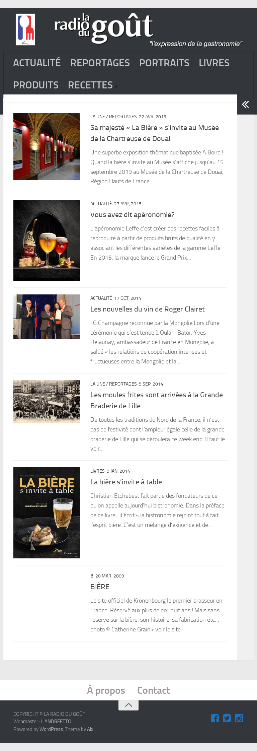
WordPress (51, 729)
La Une (97, 117)
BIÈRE (99, 587)
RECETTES (90, 85)
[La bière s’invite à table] (46, 512)
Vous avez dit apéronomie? (132, 214)
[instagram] (239, 718)
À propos (106, 690)
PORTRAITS (164, 63)
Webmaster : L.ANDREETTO (42, 722)
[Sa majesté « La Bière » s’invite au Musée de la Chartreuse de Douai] (46, 146)
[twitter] (227, 718)
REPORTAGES (100, 63)
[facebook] (215, 718)
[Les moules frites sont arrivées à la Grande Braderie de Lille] (46, 401)
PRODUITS (36, 85)
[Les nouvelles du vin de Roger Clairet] (46, 316)
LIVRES (214, 63)
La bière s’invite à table (126, 482)
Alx (90, 729)
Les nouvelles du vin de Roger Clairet (147, 309)
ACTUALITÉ (37, 63)
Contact (153, 690)
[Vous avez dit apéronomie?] (46, 240)
